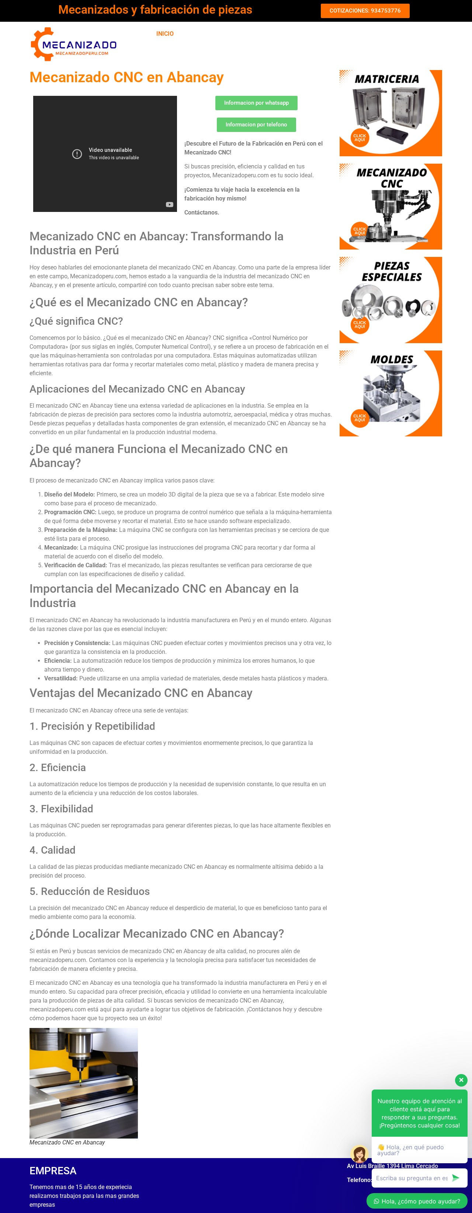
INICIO (165, 33)
